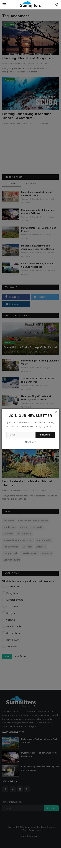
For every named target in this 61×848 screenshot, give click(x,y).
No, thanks (30, 441)
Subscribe (45, 434)
